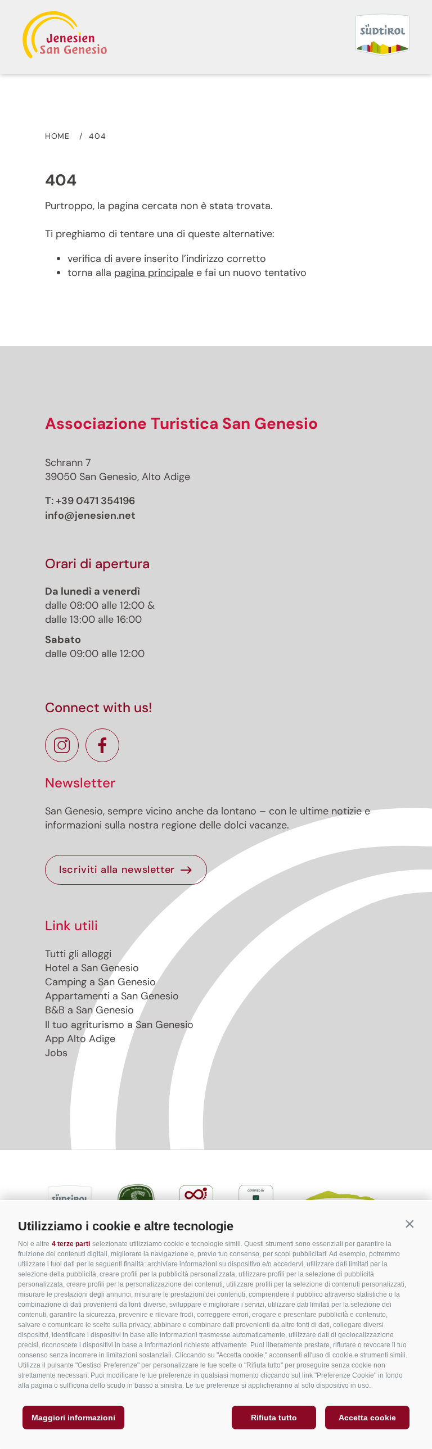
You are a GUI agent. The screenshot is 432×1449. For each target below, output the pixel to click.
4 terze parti (71, 1244)
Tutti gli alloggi (78, 954)
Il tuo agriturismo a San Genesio (119, 1024)
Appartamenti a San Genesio (112, 996)
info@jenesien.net (90, 515)
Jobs (56, 1052)
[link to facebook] (102, 745)
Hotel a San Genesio (92, 968)
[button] (409, 1223)
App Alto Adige (80, 1038)
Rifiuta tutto (274, 1417)
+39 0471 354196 (95, 501)
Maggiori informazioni (73, 1417)
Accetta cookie (367, 1417)
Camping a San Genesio (100, 982)
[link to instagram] (62, 745)
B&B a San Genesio (89, 1010)
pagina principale (154, 272)
